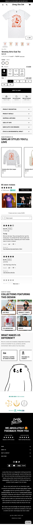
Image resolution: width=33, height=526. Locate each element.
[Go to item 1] (9, 200)
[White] (3, 63)
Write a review (25, 190)
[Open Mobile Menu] (2, 4)
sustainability (5, 480)
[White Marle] (3, 173)
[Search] (6, 4)
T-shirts (29, 488)
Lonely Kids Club (18, 515)
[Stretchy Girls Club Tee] (5, 44)
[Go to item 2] (24, 200)
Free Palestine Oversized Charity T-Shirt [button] (12, 249)
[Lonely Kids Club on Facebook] (16, 462)
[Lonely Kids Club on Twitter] (19, 462)
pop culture (24, 488)
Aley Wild (4, 49)
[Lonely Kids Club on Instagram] (14, 462)
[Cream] (25, 173)
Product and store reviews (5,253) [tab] (17, 213)
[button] (13, 56)
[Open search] (3, 218)
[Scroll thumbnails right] (30, 200)
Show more (15, 284)
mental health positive (26, 492)
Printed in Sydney (16, 518)
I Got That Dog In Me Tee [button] (9, 272)
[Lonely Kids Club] (18, 5)
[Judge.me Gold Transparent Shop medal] (24, 403)
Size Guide (28, 78)
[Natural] (7, 63)
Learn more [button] (22, 56)
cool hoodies (6, 490)
